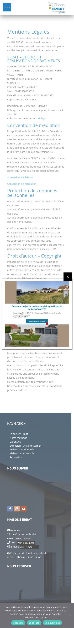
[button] (7, 7)
